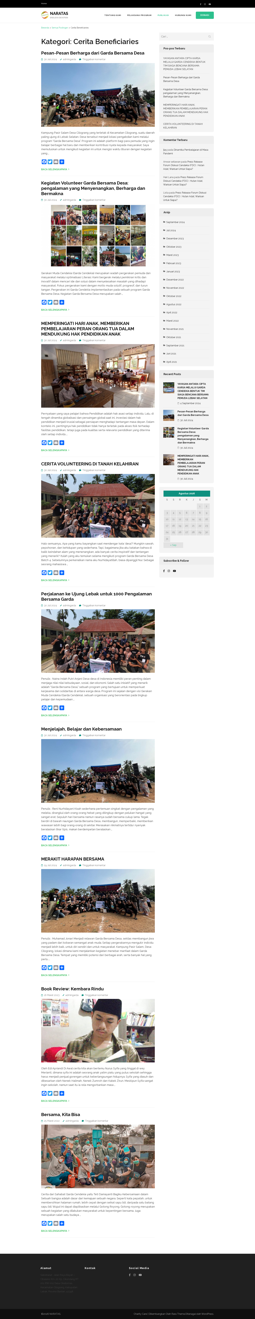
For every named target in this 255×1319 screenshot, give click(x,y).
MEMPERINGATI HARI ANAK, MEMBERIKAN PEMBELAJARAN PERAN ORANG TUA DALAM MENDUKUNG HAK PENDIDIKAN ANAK (87, 329)
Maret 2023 (172, 255)
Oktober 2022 (173, 296)
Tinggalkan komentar (94, 59)
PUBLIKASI (163, 15)
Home (44, 3)
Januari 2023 (173, 271)
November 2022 (175, 287)
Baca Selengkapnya (54, 169)
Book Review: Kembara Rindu (72, 988)
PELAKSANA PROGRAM (139, 15)
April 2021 (171, 361)
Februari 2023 (173, 263)
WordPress (207, 1314)
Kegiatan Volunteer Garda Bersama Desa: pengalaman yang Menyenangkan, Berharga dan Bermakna (93, 188)
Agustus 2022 (173, 304)
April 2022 (171, 312)
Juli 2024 (171, 230)
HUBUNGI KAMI (183, 15)
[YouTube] (210, 4)
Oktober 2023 (173, 246)
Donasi (204, 15)
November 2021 (175, 329)
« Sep (173, 545)
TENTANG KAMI (112, 15)
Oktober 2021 (173, 337)
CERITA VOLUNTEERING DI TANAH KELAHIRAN (90, 463)
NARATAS (59, 13)
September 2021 (175, 345)
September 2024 (175, 222)
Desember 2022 (175, 279)
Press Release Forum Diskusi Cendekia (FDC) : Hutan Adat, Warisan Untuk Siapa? (183, 165)
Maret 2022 (172, 320)
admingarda (69, 59)
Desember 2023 (175, 238)
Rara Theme (178, 1314)
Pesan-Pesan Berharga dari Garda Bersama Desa (92, 53)
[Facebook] (200, 4)
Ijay (165, 149)
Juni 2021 (171, 353)
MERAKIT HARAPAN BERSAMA (72, 859)
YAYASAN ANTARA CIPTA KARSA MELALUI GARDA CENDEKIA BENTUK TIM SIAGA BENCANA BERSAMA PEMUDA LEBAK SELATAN (193, 391)
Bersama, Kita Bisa (60, 1114)
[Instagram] (205, 4)
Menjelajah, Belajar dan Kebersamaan (81, 729)
